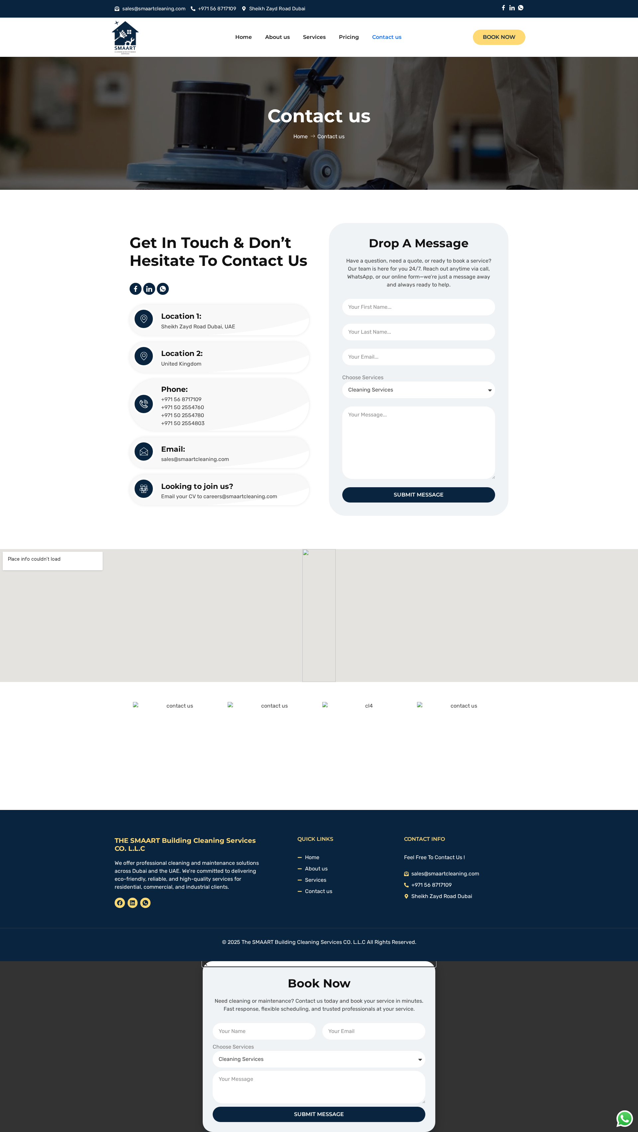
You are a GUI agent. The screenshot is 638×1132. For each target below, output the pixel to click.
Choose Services (362, 377)
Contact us (386, 37)
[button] (319, 963)
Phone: (174, 389)
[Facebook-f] (503, 7)
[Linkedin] (133, 903)
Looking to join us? (197, 486)
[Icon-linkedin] (512, 7)
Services (314, 37)
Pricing (349, 37)
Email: (173, 449)
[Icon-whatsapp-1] (520, 7)
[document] (319, 1046)
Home (243, 37)
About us (277, 37)
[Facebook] (120, 903)
